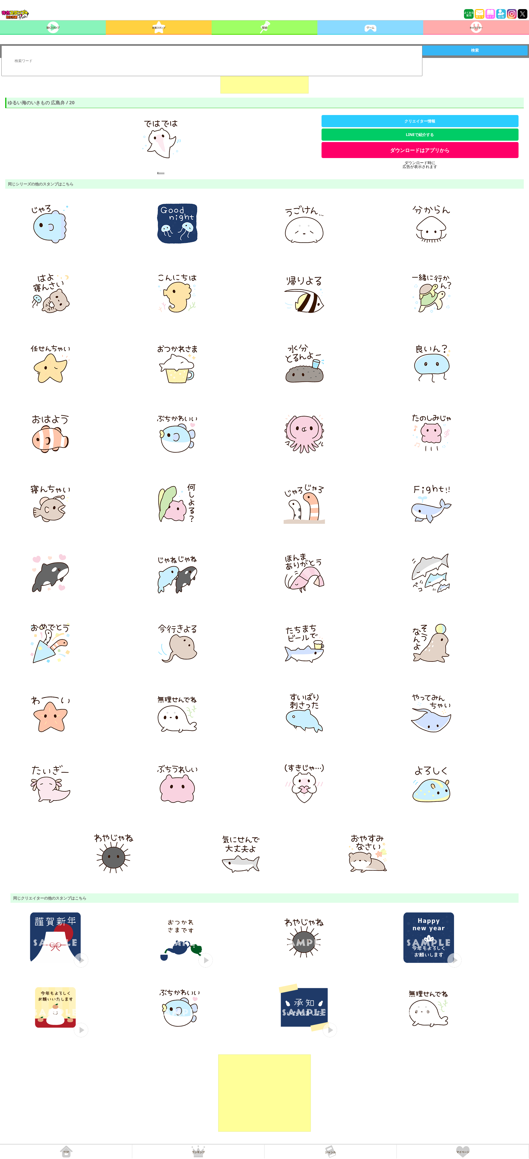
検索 (475, 50)
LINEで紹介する (420, 134)
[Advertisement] (264, 80)
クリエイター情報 (419, 121)
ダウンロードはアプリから (420, 150)
